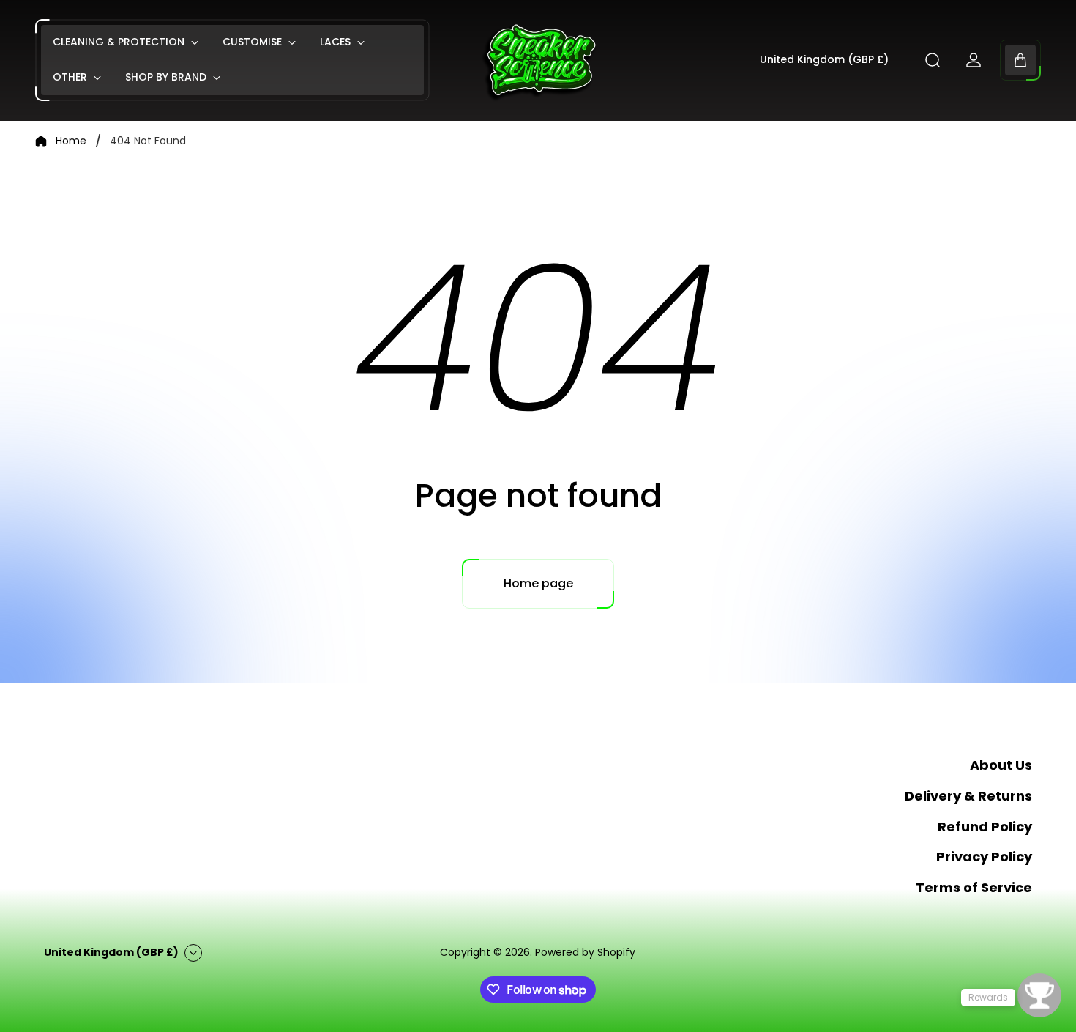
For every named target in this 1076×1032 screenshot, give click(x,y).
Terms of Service (974, 887)
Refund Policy (985, 826)
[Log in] (973, 60)
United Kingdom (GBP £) (824, 60)
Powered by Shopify (585, 952)
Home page (538, 583)
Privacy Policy (984, 857)
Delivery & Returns (968, 796)
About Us (1001, 765)
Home (71, 141)
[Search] (932, 60)
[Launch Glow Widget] (1039, 995)
